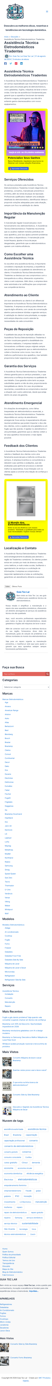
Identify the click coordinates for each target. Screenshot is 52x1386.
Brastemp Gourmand (13, 814)
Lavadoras (4, 1325)
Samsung (9, 866)
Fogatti (8, 798)
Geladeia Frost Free (13, 956)
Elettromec (9, 782)
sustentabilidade (30, 1223)
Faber (7, 790)
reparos (7, 1218)
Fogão (7, 940)
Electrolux (9, 778)
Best (6, 730)
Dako (7, 766)
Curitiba (28, 1157)
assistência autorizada (13, 1129)
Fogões (3, 1313)
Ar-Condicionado (7, 1310)
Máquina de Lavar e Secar (15, 968)
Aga (6, 702)
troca (34, 1229)
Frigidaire (8, 802)
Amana (8, 706)
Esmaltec (8, 786)
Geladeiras (4, 1307)
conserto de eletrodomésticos (18, 1146)
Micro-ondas (5, 1322)
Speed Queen (10, 874)
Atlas (7, 722)
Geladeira (8, 952)
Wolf (6, 913)
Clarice (7, 750)
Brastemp (9, 746)
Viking (7, 902)
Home (4, 1249)
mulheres (8, 1207)
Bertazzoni (9, 726)
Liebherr (8, 838)
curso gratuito (10, 1162)
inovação (28, 1196)
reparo (19, 1207)
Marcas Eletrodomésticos (12, 699)
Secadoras (4, 1328)
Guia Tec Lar (23, 592)
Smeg (7, 870)
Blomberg (9, 734)
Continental (9, 758)
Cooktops (4, 1319)
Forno (7, 944)
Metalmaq (9, 850)
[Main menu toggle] (47, 11)
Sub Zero (8, 878)
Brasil (6, 1135)
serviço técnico (10, 1223)
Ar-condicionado (12, 932)
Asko (7, 718)
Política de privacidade (11, 1255)
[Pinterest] (16, 63)
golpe (38, 1191)
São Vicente (9, 1229)
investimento (9, 1202)
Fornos (3, 1316)
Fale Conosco (8, 1275)
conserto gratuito (11, 1152)
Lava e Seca (5, 1331)
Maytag (8, 846)
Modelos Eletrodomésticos (13, 925)
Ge (6, 810)
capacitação (31, 1135)
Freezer (8, 948)
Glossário (6, 1266)
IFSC (17, 1196)
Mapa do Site (7, 1269)
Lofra (7, 842)
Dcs (6, 770)
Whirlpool (9, 909)
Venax (7, 898)
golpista (7, 1196)
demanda (36, 1162)
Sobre (7, 586)
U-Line (7, 890)
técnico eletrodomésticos (15, 1234)
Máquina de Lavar (12, 964)
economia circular (25, 1168)
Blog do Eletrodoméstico (12, 1272)
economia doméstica (13, 1173)
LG (6, 834)
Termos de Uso (8, 1260)
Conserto (9, 998)
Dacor (7, 762)
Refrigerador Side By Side (15, 980)
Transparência (8, 1263)
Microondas (10, 972)
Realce (7, 862)
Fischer (8, 794)
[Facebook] (5, 63)
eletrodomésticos (27, 1179)
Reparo (8, 1006)
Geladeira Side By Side (14, 960)
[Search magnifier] (47, 674)
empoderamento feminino (15, 1185)
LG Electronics (25, 1202)
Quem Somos (8, 1252)
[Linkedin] (21, 63)
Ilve (6, 822)
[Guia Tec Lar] (10, 596)
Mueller (8, 854)
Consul (8, 754)
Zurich (32, 1234)
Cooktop (8, 936)
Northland (9, 858)
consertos (26, 1152)
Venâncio (8, 894)
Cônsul (24, 1163)
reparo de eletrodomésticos (15, 1212)
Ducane (8, 774)
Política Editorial (8, 1257)
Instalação (9, 994)
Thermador (9, 886)
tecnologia (23, 1229)
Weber (7, 906)
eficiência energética (35, 1173)
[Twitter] (11, 63)
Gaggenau (9, 806)
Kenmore (8, 830)
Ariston (8, 714)
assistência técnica (37, 1129)
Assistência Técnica (10, 991)
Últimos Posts (17, 586)
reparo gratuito (37, 1212)
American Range (11, 710)
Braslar (7, 742)
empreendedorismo (12, 1191)
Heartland (9, 818)
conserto (33, 1140)
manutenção (41, 1202)
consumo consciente (12, 1157)
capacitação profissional (14, 1141)
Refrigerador (10, 976)
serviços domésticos (34, 1218)
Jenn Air (8, 826)
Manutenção (10, 1002)
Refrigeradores (6, 1304)
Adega (7, 928)
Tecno (7, 882)
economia (8, 1168)
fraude (28, 1191)
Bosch (7, 738)
